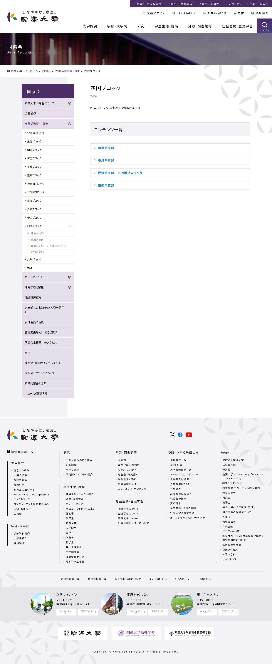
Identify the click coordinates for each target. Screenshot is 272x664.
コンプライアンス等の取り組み (31, 504)
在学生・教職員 (183, 4)
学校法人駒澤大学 (233, 460)
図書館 (122, 460)
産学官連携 (72, 469)
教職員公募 (229, 521)
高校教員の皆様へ (181, 493)
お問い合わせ (217, 13)
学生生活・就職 (166, 26)
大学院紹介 (20, 538)
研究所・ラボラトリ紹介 (79, 474)
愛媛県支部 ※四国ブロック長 (120, 172)
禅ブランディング (232, 483)
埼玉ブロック (34, 158)
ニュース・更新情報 (36, 393)
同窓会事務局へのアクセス (41, 342)
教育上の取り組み (24, 489)
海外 (29, 268)
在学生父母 (212, 4)
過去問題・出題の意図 (183, 508)
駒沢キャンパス (67, 594)
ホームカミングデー (36, 277)
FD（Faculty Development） (32, 494)
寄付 (241, 13)
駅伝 (27, 353)
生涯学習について (128, 513)
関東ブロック (34, 150)
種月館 (226, 469)
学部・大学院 (117, 26)
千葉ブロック (34, 167)
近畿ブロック (34, 209)
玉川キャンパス (207, 594)
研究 (141, 26)
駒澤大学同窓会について (40, 103)
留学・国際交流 (75, 499)
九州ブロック (34, 259)
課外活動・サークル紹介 (80, 494)
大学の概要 (20, 475)
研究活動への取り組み (79, 460)
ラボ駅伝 (227, 526)
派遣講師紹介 (33, 297)
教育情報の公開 (97, 579)
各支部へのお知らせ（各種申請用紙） (44, 310)
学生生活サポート (76, 547)
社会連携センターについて (133, 523)
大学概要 (90, 26)
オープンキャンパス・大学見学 (187, 517)
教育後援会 (229, 492)
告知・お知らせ (22, 509)
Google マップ (65, 612)
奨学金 (70, 542)
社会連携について (128, 508)
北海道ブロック (35, 133)
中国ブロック (34, 217)
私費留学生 (72, 523)
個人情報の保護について (237, 512)
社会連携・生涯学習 (237, 26)
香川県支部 (106, 160)
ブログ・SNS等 (231, 531)
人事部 (226, 517)
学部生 (70, 518)
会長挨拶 (30, 113)
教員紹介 (19, 543)
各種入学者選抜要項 (182, 513)
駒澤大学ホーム (22, 451)
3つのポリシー (183, 579)
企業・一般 (259, 4)
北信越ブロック (35, 192)
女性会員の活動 (34, 322)
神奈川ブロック (35, 184)
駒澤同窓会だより (35, 383)
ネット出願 (176, 465)
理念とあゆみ (22, 470)
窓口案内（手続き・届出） (80, 508)
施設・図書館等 (200, 26)
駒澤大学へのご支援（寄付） (238, 507)
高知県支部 (106, 185)
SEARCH (264, 30)
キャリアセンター (76, 504)
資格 (68, 532)
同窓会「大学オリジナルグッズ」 (43, 363)
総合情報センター (128, 484)
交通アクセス (156, 13)
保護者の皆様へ (179, 498)
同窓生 (236, 4)
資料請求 (261, 13)
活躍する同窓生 (34, 287)
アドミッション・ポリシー (184, 474)
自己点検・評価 (158, 579)
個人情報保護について (128, 579)
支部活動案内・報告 (36, 123)
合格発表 (175, 489)
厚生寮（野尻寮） (127, 474)
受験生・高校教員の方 (183, 452)
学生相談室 (72, 552)
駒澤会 (226, 502)
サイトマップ (229, 559)
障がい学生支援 (75, 561)
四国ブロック (34, 226)
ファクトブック (22, 499)
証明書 (70, 513)
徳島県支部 (108, 147)
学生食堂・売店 (127, 479)
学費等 (70, 537)
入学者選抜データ (180, 469)
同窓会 (226, 497)
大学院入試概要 (179, 479)
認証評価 (205, 579)
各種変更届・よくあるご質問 (41, 332)
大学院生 (71, 528)
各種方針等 (20, 480)
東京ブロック (34, 175)
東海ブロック (34, 200)
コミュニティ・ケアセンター (133, 489)
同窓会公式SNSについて (40, 373)
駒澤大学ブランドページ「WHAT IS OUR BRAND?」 (242, 476)
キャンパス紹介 (127, 469)
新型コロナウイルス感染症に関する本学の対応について (243, 538)
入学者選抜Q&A (180, 484)
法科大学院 (229, 465)
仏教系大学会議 (231, 544)
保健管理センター (76, 557)
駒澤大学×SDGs (128, 518)
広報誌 (18, 513)
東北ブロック (34, 141)
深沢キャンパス (137, 594)
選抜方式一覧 (178, 460)
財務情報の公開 (70, 579)
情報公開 (19, 485)
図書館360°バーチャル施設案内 (241, 488)
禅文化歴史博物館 (129, 465)
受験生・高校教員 (150, 4)
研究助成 (71, 465)
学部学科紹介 (22, 533)
